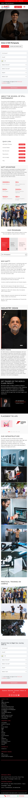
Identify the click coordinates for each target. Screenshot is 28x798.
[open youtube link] (19, 695)
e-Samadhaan (4, 718)
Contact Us (3, 748)
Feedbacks (3, 738)
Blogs (2, 728)
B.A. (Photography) (14, 254)
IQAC (2, 737)
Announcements (5, 735)
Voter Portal (4, 705)
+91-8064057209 (16, 787)
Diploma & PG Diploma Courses (22, 246)
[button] (2, 61)
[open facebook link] (9, 695)
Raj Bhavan (3, 703)
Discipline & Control (5, 741)
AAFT (25, 793)
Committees (4, 722)
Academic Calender (5, 724)
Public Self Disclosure (9, 3)
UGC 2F (2, 3)
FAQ (2, 753)
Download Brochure (16, 46)
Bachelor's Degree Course (5, 245)
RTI (2, 725)
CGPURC (3, 713)
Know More (21, 144)
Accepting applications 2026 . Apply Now (14, 1)
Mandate (3, 732)
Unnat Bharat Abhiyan (6, 712)
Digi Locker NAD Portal (6, 716)
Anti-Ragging (4, 742)
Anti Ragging (4, 710)
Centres (3, 734)
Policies (3, 744)
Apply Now (18, 7)
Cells (2, 731)
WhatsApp (21, 796)
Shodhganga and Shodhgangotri (8, 709)
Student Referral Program (7, 756)
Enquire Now (5, 46)
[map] (14, 767)
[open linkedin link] (16, 695)
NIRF (2, 729)
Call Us (8, 795)
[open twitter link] (14, 695)
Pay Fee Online (4, 755)
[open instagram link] (12, 695)
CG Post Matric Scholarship (7, 708)
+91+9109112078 (8, 787)
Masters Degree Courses (13, 246)
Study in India (4, 739)
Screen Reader (4, 726)
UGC (2, 700)
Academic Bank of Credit (7, 715)
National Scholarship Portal (7, 706)
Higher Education (5, 702)
